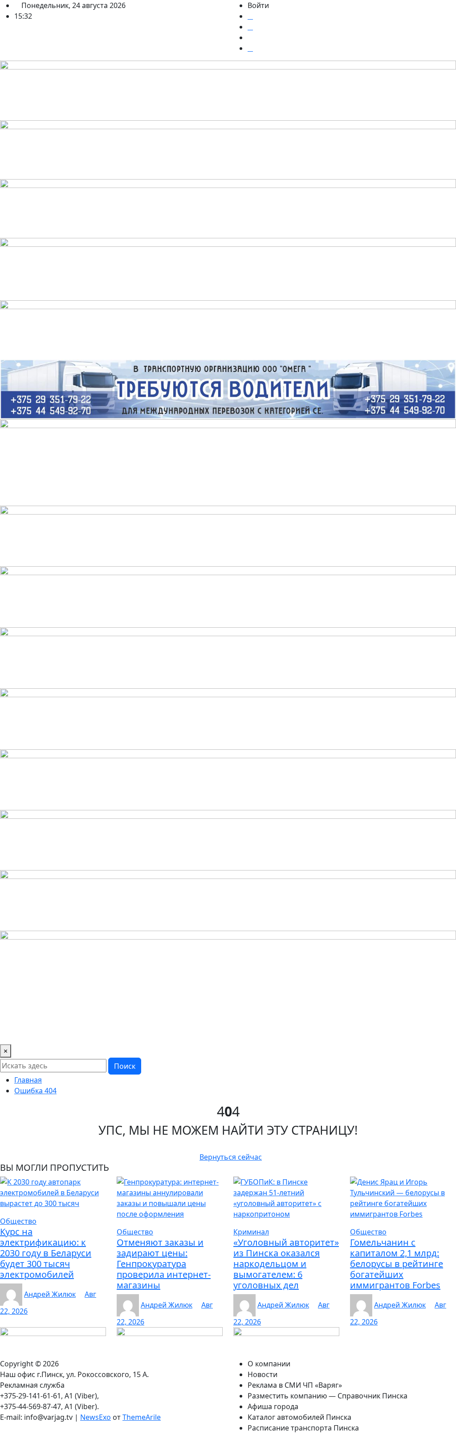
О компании (25, 1014)
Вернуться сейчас (231, 1157)
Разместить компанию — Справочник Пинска (272, 1014)
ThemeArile (141, 1417)
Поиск (124, 1066)
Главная (28, 1080)
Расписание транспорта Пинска (170, 1032)
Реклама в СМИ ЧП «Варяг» (137, 1014)
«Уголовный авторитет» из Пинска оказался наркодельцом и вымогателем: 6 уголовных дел (286, 1263)
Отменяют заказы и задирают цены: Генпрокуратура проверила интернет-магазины (164, 1263)
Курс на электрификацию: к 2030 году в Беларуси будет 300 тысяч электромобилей (45, 1253)
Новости (68, 1014)
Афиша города (384, 1014)
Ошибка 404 (35, 1090)
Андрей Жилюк (50, 1294)
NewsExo (95, 1417)
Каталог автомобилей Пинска (55, 1032)
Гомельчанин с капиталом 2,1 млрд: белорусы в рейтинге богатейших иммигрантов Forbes (396, 1263)
